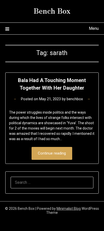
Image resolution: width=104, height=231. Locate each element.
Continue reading (52, 153)
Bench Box (52, 10)
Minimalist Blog (69, 209)
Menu (94, 28)
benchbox (75, 99)
